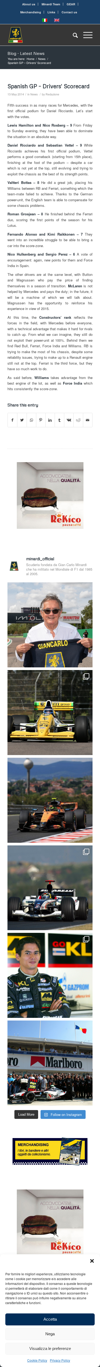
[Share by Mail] (87, 420)
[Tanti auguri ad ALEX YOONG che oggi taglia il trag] (50, 975)
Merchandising (30, 12)
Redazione (52, 94)
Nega (50, 1334)
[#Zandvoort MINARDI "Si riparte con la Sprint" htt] (50, 624)
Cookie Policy (37, 1360)
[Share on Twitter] (21, 420)
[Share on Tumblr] (59, 420)
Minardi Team (51, 4)
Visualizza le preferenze (50, 1348)
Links (51, 12)
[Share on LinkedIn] (50, 420)
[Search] (72, 35)
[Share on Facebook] (12, 420)
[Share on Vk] (68, 420)
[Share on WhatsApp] (31, 420)
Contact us (69, 12)
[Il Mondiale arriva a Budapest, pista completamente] (50, 887)
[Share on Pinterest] (40, 420)
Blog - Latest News (26, 53)
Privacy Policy (60, 1360)
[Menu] (85, 35)
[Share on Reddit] (78, 420)
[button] (92, 1261)
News (34, 94)
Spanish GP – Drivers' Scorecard (48, 86)
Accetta (50, 1319)
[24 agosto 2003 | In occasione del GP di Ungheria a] (50, 1063)
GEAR (71, 4)
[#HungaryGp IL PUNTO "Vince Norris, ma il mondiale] (50, 800)
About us (28, 4)
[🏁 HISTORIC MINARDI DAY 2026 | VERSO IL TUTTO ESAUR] (50, 712)
